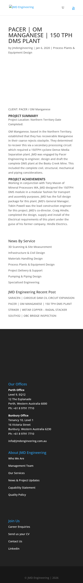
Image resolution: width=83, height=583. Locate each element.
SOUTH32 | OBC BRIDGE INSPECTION (32, 315)
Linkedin (13, 548)
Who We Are (16, 458)
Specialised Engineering (23, 282)
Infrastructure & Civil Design (26, 253)
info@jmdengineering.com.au (27, 441)
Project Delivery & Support (25, 270)
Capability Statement (21, 487)
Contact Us (15, 541)
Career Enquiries (19, 527)
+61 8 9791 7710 (23, 408)
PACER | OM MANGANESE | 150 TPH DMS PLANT (40, 304)
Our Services (16, 473)
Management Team (20, 466)
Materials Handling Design (25, 258)
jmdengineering (22, 48)
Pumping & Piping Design (25, 276)
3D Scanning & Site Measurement (30, 247)
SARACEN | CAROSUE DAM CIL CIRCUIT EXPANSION (41, 298)
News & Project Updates (24, 480)
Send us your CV (19, 534)
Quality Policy (17, 494)
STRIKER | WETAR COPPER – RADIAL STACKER (37, 310)
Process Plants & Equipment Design (31, 264)
